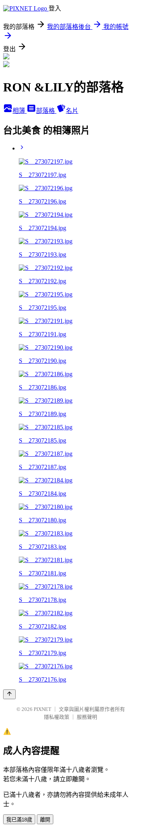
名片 (72, 110)
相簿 (20, 110)
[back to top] (9, 694)
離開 (45, 820)
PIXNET (42, 709)
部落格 (46, 110)
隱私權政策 (56, 717)
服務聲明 (87, 717)
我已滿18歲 (19, 820)
